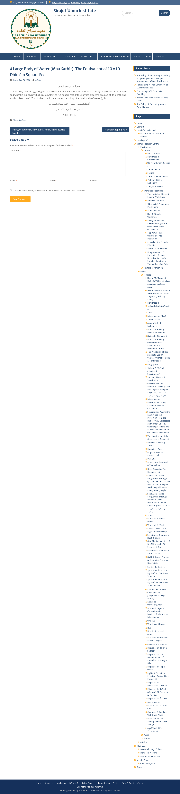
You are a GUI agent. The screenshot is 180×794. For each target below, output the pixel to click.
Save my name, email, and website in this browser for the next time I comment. (50, 190)
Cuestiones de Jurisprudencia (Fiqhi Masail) (156, 595)
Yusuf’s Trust (141, 56)
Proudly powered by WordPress (74, 790)
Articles (143, 742)
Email (53, 180)
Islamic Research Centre (113, 56)
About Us (32, 56)
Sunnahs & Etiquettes (157, 644)
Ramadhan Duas (155, 449)
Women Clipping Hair (115, 129)
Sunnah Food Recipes (157, 248)
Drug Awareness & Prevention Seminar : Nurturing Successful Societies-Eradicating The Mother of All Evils (157, 258)
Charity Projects (147, 763)
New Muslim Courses (150, 756)
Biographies (152, 364)
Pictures (147, 274)
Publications (145, 147)
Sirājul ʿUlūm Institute (74, 10)
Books (147, 150)
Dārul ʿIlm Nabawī (148, 752)
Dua (149, 628)
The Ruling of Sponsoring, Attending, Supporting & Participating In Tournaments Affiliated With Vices (153, 78)
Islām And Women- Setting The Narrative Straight (157, 721)
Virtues (150, 515)
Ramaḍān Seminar (155, 200)
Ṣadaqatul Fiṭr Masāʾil (157, 336)
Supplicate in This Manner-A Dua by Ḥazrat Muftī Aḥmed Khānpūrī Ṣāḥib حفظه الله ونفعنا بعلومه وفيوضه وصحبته (158, 389)
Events (147, 738)
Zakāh (150, 312)
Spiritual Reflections (156, 567)
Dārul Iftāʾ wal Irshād (146, 130)
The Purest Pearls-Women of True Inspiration (155, 235)
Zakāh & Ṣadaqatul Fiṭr (157, 176)
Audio (146, 735)
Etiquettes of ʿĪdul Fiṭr (157, 698)
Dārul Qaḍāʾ (87, 56)
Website (93, 180)
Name (13, 180)
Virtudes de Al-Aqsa (156, 624)
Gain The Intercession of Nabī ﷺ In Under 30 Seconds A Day (158, 544)
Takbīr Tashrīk (153, 169)
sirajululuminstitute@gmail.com (28, 2)
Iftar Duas (152, 458)
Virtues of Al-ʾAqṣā (155, 525)
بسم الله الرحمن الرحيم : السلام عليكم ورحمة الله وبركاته (75, 2)
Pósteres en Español (156, 589)
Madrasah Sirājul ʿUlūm (151, 749)
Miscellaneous (153, 399)
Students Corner (20, 120)
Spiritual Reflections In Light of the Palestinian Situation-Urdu (157, 582)
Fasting (150, 173)
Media (143, 271)
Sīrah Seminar (153, 210)
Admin (38, 80)
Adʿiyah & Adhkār (155, 186)
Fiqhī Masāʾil (153, 302)
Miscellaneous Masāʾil (157, 316)
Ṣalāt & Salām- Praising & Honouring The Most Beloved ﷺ (158, 560)
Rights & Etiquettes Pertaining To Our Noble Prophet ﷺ (158, 676)
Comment (15, 150)
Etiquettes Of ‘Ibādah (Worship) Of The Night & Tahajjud (157, 692)
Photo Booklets (154, 153)
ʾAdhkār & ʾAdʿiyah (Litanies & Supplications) (156, 371)
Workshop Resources (153, 190)
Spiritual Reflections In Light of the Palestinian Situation (157, 573)
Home (17, 56)
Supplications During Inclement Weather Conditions (156, 405)
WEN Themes (113, 790)
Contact (160, 56)
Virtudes (151, 621)
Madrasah (49, 56)
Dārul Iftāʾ (68, 56)
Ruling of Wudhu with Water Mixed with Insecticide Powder (38, 131)
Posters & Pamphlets (153, 267)
